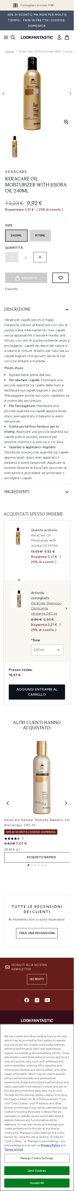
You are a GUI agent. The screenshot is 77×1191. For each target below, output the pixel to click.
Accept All (37, 1183)
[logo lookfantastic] (37, 37)
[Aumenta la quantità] (40, 257)
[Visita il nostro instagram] (37, 1000)
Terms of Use (13, 1149)
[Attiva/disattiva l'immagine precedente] (3, 93)
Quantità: (14, 248)
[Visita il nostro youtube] (47, 1000)
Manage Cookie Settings (37, 1158)
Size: (9, 225)
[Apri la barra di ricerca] (12, 37)
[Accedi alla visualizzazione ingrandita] (66, 122)
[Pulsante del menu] (4, 37)
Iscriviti (37, 979)
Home (9, 51)
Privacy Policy (50, 1145)
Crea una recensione (37, 933)
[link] (59, 37)
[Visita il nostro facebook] (27, 1000)
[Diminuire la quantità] (11, 257)
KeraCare (16, 171)
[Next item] (66, 803)
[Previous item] (7, 803)
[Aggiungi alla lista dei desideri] (60, 278)
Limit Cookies (37, 1170)
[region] (37, 1107)
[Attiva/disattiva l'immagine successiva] (70, 93)
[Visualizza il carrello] (67, 37)
